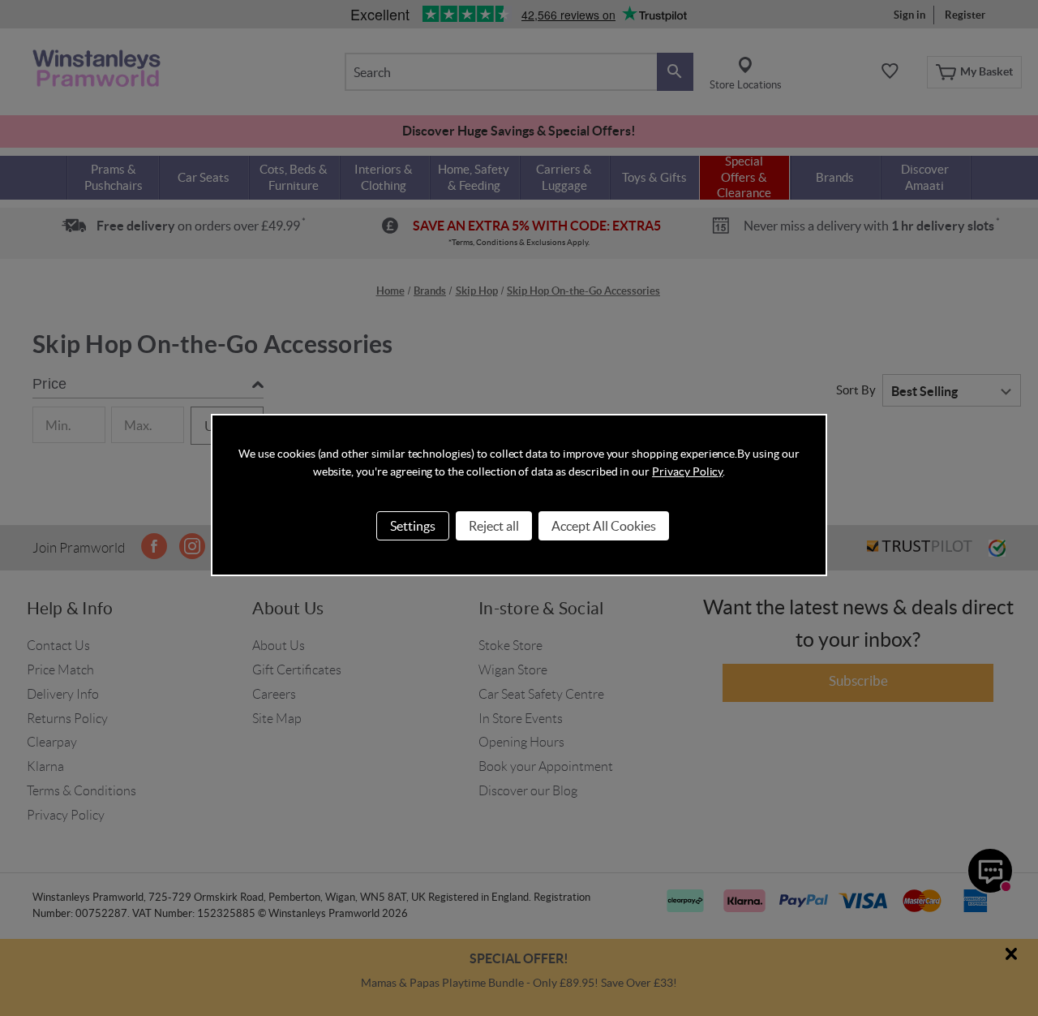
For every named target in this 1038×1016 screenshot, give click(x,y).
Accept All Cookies (603, 526)
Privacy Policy (687, 471)
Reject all (494, 526)
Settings (412, 526)
